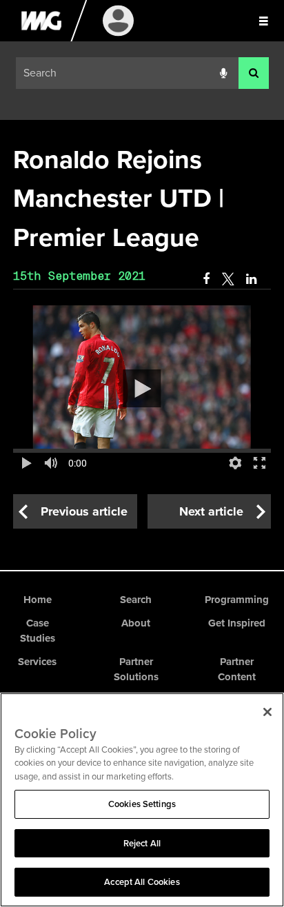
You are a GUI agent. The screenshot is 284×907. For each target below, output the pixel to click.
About (135, 623)
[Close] (267, 712)
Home (37, 599)
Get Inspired (236, 623)
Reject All (142, 843)
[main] (142, 334)
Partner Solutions (136, 669)
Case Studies (37, 630)
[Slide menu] (263, 20)
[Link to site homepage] (41, 37)
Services (37, 661)
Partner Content (237, 669)
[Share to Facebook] (206, 279)
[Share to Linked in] (252, 279)
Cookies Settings (142, 804)
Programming (237, 599)
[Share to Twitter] (228, 279)
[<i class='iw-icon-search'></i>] (254, 73)
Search (136, 599)
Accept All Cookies (141, 881)
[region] (142, 800)
